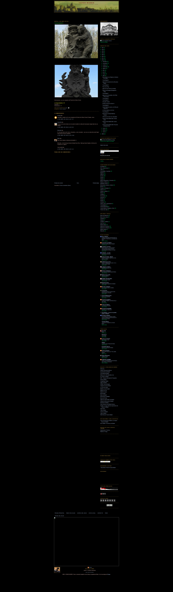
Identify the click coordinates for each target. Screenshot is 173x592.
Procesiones (102, 195)
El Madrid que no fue (106, 261)
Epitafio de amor (105, 356)
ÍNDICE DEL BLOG (104, 145)
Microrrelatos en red (105, 339)
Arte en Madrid (105, 236)
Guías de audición (105, 350)
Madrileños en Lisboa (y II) (107, 309)
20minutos (102, 368)
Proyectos (102, 197)
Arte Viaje (104, 330)
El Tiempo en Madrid (104, 376)
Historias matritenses (106, 270)
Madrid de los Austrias (104, 226)
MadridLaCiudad (105, 282)
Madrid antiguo (103, 224)
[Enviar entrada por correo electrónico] (69, 107)
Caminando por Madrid (106, 242)
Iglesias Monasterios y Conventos (107, 180)
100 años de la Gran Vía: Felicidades (110, 116)
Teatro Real (102, 408)
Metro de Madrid (103, 395)
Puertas (101, 200)
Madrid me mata (103, 391)
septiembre (105, 66)
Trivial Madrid (103, 205)
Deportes (102, 172)
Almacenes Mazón (105, 275)
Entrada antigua (96, 183)
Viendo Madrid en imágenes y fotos (107, 208)
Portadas (102, 194)
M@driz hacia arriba (106, 274)
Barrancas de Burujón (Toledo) (107, 347)
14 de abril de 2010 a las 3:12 (65, 149)
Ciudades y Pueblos (104, 221)
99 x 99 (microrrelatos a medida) (108, 287)
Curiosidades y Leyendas (105, 171)
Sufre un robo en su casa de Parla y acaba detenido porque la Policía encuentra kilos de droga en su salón (108, 248)
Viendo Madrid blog (104, 206)
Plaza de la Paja (106, 86)
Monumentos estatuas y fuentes (106, 185)
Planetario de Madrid (104, 402)
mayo (104, 73)
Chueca (101, 220)
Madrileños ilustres (104, 183)
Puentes (102, 198)
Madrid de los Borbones (105, 227)
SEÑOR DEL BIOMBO (106, 359)
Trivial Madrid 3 (106, 111)
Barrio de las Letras (104, 217)
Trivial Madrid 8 (106, 85)
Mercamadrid (102, 393)
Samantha (59, 122)
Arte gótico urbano (106, 101)
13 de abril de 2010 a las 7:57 (65, 119)
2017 (103, 47)
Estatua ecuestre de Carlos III (108, 103)
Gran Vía (102, 223)
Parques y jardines (104, 191)
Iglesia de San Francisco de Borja (109, 88)
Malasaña (102, 230)
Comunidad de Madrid (104, 373)
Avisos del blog (59, 515)
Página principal (59, 513)
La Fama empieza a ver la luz (108, 110)
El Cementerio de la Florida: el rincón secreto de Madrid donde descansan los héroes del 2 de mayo (109, 317)
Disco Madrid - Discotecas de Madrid (107, 423)
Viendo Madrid (86, 3)
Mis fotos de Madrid (106, 286)
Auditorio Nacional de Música (106, 370)
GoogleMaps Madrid (104, 381)
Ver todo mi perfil (90, 572)
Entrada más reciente (58, 183)
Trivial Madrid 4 (106, 105)
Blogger (108, 574)
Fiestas (101, 177)
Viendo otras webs (104, 209)
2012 (103, 56)
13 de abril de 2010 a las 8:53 (65, 127)
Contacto (100, 513)
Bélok (58, 138)
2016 (103, 49)
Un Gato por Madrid (106, 315)
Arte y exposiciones (104, 168)
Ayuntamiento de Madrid (105, 371)
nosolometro (104, 290)
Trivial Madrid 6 (106, 98)
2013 (103, 54)
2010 (103, 59)
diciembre (105, 61)
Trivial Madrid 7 (106, 93)
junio (104, 72)
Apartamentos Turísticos (105, 430)
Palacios (102, 189)
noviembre (105, 63)
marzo (104, 128)
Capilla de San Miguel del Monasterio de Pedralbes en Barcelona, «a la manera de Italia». (109, 238)
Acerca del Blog (82, 513)
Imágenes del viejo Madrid (105, 385)
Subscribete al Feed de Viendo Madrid (108, 467)
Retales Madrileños (106, 355)
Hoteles (101, 178)
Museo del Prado (103, 398)
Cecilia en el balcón (106, 338)
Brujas (103, 331)
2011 (103, 58)
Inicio (78, 183)
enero (104, 131)
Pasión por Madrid (106, 304)
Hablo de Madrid (103, 382)
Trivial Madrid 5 (58, 23)
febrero (104, 130)
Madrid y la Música (104, 181)
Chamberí (102, 218)
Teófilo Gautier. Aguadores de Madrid (108, 283)
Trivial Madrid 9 (106, 80)
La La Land (104, 335)
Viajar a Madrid (103, 413)
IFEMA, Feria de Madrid (105, 384)
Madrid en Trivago (103, 431)
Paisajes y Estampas (104, 188)
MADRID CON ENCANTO (107, 278)
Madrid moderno (103, 229)
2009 (103, 133)
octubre (104, 65)
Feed (106, 513)
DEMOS (103, 342)
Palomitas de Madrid (106, 299)
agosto (104, 68)
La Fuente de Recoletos (106, 305)
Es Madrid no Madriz (106, 266)
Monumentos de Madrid (105, 396)
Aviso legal (92, 513)
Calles (101, 169)
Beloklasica (104, 334)
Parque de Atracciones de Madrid (106, 401)
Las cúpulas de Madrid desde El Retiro (109, 271)
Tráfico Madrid (103, 410)
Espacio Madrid (103, 379)
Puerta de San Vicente (106, 279)
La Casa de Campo (104, 387)
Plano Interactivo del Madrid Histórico (107, 404)
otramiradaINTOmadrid (106, 295)
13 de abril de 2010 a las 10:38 (65, 135)
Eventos (102, 175)
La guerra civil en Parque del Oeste (108, 343)
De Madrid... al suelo (106, 252)
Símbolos (102, 202)
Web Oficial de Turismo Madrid (106, 414)
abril (104, 75)
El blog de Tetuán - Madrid (107, 256)
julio (104, 70)
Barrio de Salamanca (104, 215)
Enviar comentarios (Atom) (65, 185)
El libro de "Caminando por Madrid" (108, 243)
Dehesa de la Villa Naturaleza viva (107, 374)
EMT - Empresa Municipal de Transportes (108, 378)
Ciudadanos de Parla (106, 246)
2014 (103, 52)
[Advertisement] (86, 16)
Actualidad (102, 166)
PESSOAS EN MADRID (106, 308)
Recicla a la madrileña (106, 296)
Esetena (59, 115)
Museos (101, 186)
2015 (103, 51)
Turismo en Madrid (104, 411)
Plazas (101, 192)
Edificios (102, 174)
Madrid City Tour (103, 390)
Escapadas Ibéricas (106, 346)
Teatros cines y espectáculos (106, 203)
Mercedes (59, 130)
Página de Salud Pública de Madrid (107, 399)
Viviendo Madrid (105, 321)
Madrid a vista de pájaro (105, 388)
